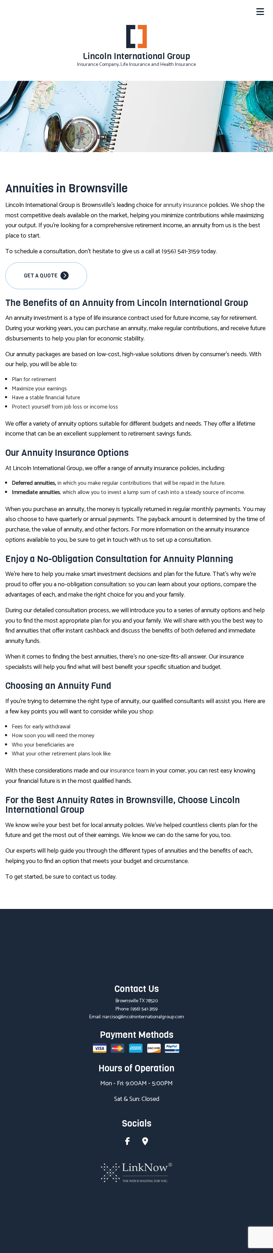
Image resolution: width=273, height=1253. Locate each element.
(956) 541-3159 (143, 1009)
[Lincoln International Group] (136, 36)
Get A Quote (41, 275)
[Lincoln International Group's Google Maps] (145, 1142)
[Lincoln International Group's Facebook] (127, 1142)
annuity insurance (185, 205)
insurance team (129, 770)
